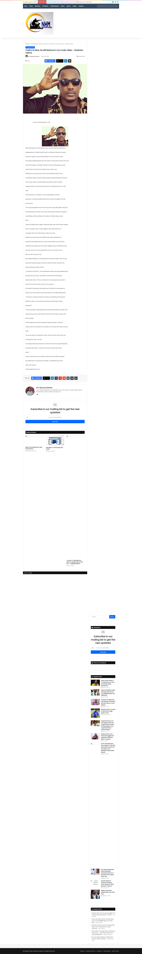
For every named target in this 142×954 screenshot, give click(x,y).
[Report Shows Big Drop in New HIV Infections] (34, 440)
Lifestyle (81, 6)
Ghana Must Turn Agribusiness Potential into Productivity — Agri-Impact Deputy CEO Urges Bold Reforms (103, 932)
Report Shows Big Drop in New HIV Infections (33, 448)
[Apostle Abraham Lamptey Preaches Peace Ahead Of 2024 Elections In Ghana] (95, 883)
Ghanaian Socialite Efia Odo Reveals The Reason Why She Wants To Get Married (108, 702)
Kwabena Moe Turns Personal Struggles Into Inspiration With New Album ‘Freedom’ (107, 736)
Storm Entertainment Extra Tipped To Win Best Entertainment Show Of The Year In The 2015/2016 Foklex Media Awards (108, 748)
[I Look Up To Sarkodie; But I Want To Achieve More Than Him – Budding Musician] (76, 497)
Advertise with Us (90, 951)
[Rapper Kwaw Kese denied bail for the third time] (95, 894)
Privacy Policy (107, 951)
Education (45, 6)
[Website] (37, 394)
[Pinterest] (60, 378)
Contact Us (99, 951)
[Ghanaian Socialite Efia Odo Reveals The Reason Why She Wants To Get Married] (95, 702)
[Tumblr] (56, 378)
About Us (82, 951)
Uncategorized (34, 43)
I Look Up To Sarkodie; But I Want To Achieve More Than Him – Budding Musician (75, 562)
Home (25, 6)
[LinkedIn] (65, 61)
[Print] (76, 378)
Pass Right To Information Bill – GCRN (55, 448)
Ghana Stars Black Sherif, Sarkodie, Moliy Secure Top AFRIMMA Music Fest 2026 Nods (108, 692)
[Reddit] (64, 378)
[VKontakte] (68, 378)
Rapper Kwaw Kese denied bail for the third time (108, 892)
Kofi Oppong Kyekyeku (33, 56)
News (31, 6)
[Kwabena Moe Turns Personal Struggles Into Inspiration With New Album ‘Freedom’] (95, 736)
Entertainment (55, 6)
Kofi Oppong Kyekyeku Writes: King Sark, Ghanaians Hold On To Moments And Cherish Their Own (107, 873)
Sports (69, 6)
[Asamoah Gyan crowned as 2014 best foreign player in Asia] (95, 713)
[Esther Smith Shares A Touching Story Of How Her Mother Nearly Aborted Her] (95, 683)
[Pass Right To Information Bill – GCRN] (55, 440)
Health (74, 6)
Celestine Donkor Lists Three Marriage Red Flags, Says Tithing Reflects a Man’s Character (70, 2)
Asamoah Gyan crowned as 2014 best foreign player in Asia (108, 711)
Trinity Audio (41, 122)
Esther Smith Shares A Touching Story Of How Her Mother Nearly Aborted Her (107, 683)
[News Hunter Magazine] (38, 23)
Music (62, 6)
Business (37, 6)
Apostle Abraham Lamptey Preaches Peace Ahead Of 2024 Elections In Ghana (107, 883)
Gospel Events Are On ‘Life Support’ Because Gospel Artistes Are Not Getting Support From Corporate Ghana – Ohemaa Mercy (107, 725)
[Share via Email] (69, 61)
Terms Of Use (115, 951)
